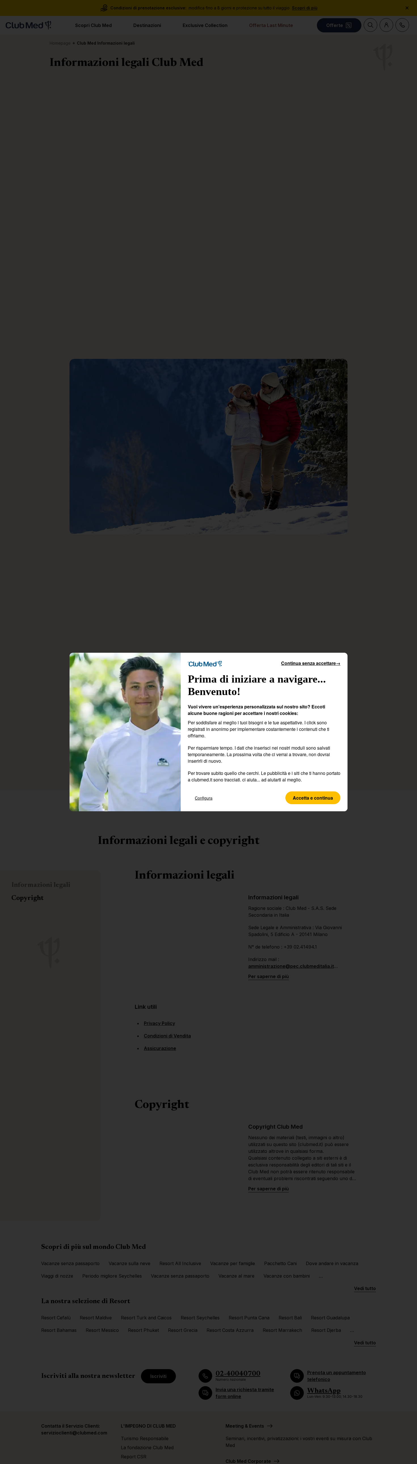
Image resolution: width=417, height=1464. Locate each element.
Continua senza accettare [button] (310, 663)
